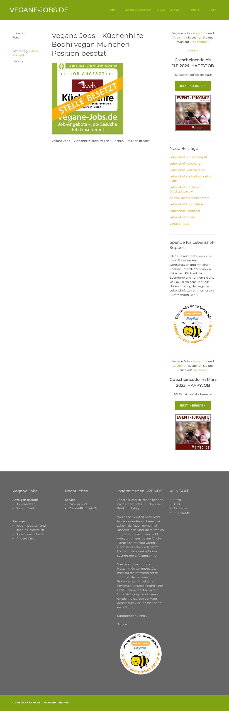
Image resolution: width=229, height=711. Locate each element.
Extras (175, 9)
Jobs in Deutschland (31, 525)
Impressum (182, 512)
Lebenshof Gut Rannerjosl (188, 157)
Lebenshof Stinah (182, 217)
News (161, 9)
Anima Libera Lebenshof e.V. (189, 198)
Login (212, 9)
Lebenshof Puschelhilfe (186, 204)
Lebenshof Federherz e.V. (187, 170)
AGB (177, 504)
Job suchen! (25, 508)
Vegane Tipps (179, 223)
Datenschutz (78, 504)
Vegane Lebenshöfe (138, 9)
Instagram (193, 50)
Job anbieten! (26, 504)
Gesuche (179, 37)
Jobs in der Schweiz (30, 534)
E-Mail (178, 500)
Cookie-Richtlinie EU (84, 508)
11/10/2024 (18, 61)
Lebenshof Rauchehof (185, 163)
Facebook (201, 42)
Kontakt (194, 9)
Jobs (112, 9)
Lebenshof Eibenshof (185, 211)
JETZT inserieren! (193, 86)
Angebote (200, 33)
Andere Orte (25, 538)
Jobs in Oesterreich (30, 530)
